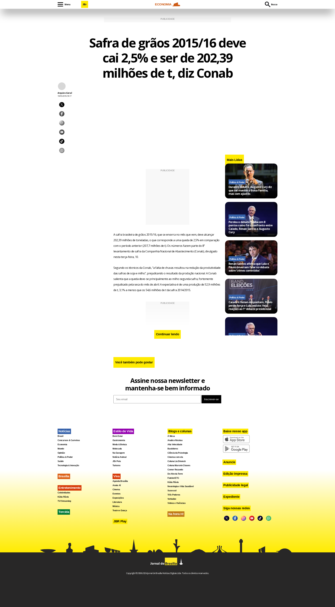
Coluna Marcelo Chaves (179, 465)
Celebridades (64, 492)
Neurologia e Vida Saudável (181, 486)
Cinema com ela (175, 457)
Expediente (231, 496)
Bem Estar (118, 436)
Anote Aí (117, 485)
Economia (62, 444)
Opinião (61, 453)
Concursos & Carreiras (69, 440)
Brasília (63, 476)
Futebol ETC (173, 478)
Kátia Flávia (63, 497)
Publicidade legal (235, 485)
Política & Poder (237, 182)
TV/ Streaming (64, 501)
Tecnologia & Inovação (68, 465)
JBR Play (119, 521)
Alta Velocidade (175, 444)
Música (116, 506)
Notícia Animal (119, 457)
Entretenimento (69, 488)
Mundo (61, 448)
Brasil (60, 436)
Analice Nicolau (175, 440)
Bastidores (173, 448)
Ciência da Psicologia (178, 453)
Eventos (116, 494)
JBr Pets (117, 461)
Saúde (61, 461)
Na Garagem (119, 453)
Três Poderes (174, 495)
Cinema (116, 489)
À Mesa (171, 436)
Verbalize (172, 499)
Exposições (118, 498)
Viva (116, 476)
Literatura (117, 502)
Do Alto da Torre (175, 474)
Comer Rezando (175, 469)
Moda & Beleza (120, 444)
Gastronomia (119, 440)
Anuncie (229, 462)
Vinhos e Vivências (177, 503)
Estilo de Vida (123, 431)
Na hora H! (176, 514)
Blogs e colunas (180, 431)
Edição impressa (235, 473)
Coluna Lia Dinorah (177, 461)
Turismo (116, 465)
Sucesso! (172, 490)
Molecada (117, 448)
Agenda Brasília (120, 481)
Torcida (63, 512)
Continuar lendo (167, 334)
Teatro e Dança (120, 510)
